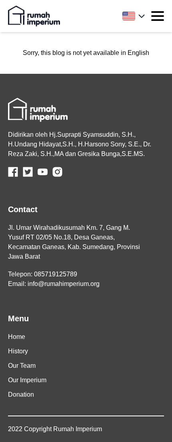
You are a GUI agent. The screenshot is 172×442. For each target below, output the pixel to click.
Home (16, 336)
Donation (21, 394)
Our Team (22, 365)
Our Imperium (27, 380)
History (18, 351)
